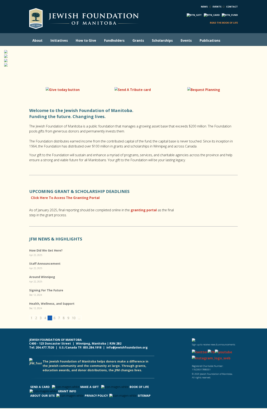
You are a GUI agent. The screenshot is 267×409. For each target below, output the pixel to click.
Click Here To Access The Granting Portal (65, 197)
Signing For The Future (46, 290)
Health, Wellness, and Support (51, 304)
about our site (42, 396)
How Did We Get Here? (46, 250)
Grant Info (67, 391)
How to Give (86, 40)
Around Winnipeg (42, 277)
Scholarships (162, 40)
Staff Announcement (44, 264)
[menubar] (128, 40)
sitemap (144, 396)
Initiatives (59, 40)
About (37, 40)
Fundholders (114, 40)
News (204, 6)
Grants (138, 40)
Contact (232, 6)
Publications (210, 40)
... (79, 318)
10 (73, 318)
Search (229, 40)
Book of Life (139, 387)
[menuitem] (38, 40)
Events (217, 6)
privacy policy (96, 396)
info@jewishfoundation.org (127, 347)
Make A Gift (89, 387)
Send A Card (40, 387)
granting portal (144, 210)
